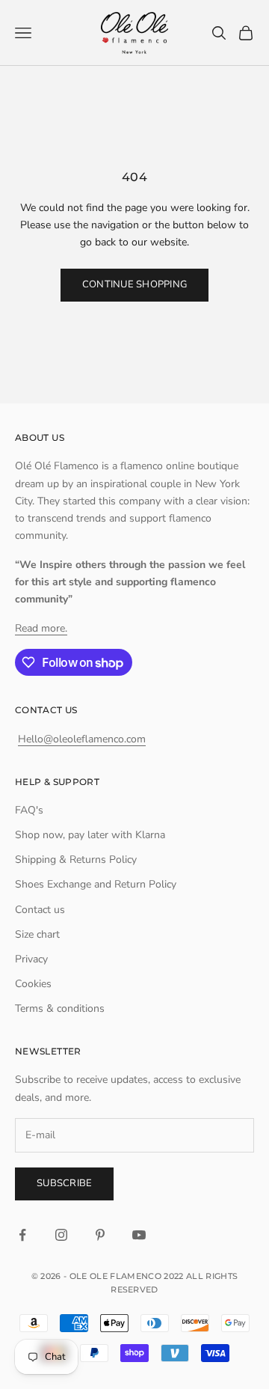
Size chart (37, 934)
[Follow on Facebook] (22, 1234)
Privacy (31, 959)
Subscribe (64, 1183)
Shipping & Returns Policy (76, 859)
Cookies (33, 984)
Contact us (40, 910)
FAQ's (29, 810)
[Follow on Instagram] (61, 1234)
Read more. (41, 628)
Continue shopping (134, 284)
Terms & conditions (60, 1008)
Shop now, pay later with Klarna (90, 835)
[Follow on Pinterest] (100, 1234)
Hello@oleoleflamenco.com (82, 739)
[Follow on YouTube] (139, 1234)
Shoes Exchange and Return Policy (95, 884)
